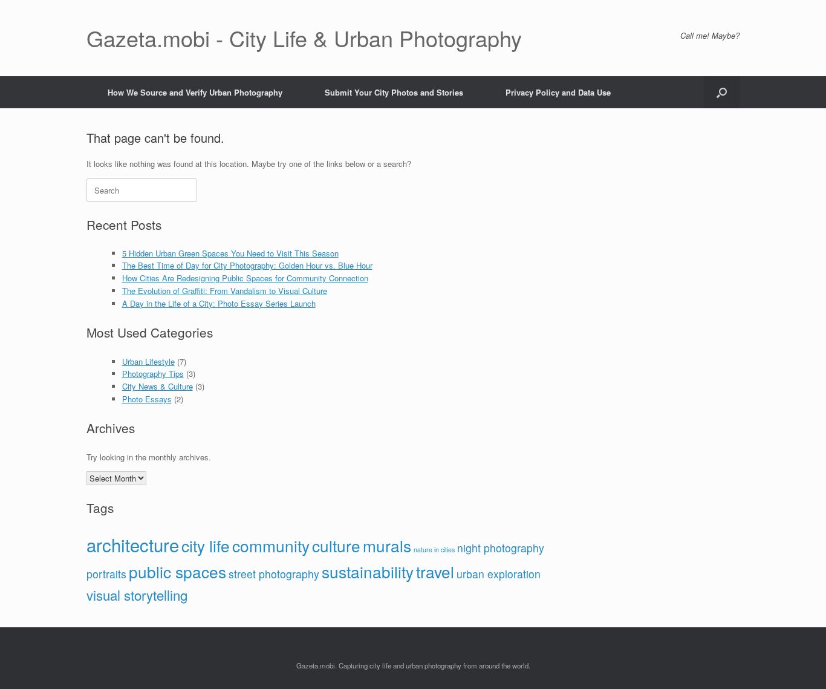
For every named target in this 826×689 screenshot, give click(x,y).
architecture (132, 544)
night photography (500, 547)
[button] (722, 92)
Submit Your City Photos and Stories (394, 92)
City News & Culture (157, 386)
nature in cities (434, 549)
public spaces (177, 571)
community (271, 545)
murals (387, 545)
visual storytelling (136, 594)
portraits (106, 573)
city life (205, 545)
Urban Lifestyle (148, 361)
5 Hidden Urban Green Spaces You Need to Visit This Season (230, 253)
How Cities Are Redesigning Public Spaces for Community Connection (245, 278)
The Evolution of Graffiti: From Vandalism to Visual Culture (224, 290)
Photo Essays (147, 399)
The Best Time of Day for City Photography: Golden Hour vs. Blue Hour (247, 265)
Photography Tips (153, 373)
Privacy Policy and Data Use (558, 92)
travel (435, 571)
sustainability (368, 571)
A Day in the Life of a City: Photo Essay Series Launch (219, 303)
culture (336, 545)
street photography (274, 573)
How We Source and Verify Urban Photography (195, 92)
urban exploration (499, 573)
